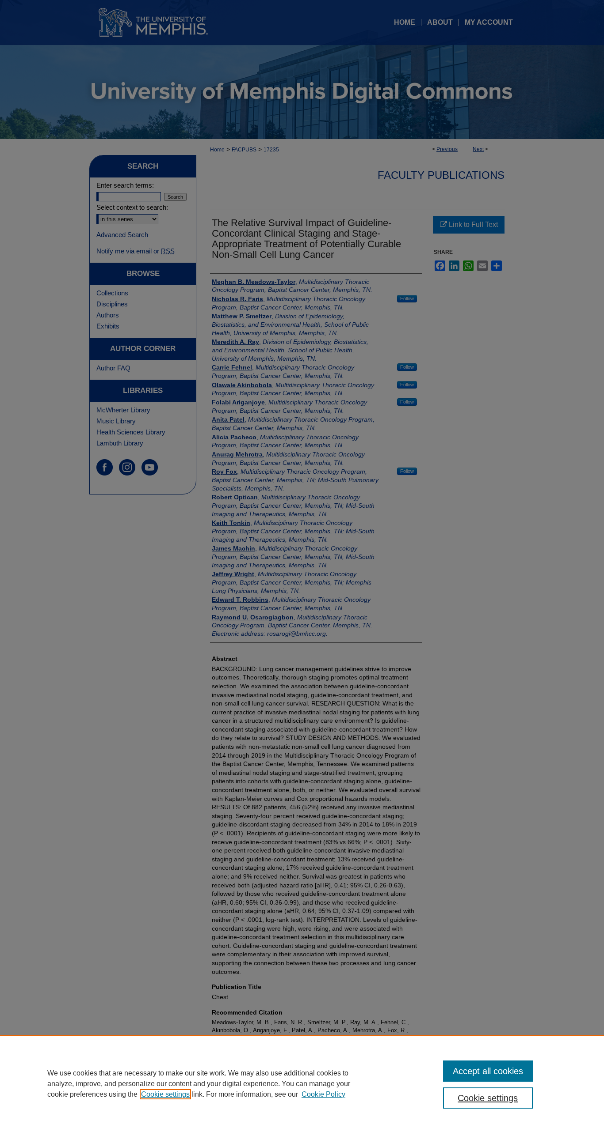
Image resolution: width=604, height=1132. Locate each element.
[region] (302, 1083)
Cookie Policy (323, 1094)
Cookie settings (165, 1094)
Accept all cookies (488, 1071)
